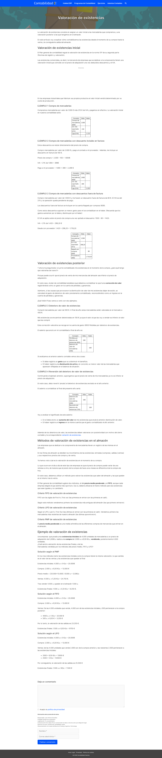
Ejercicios (101, 3)
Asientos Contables (114, 3)
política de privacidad (56, 709)
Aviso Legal (71, 752)
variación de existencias (71, 435)
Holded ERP (67, 3)
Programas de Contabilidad (84, 3)
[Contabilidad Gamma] (46, 3)
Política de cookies (88, 752)
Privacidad (79, 752)
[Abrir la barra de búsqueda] (125, 3)
